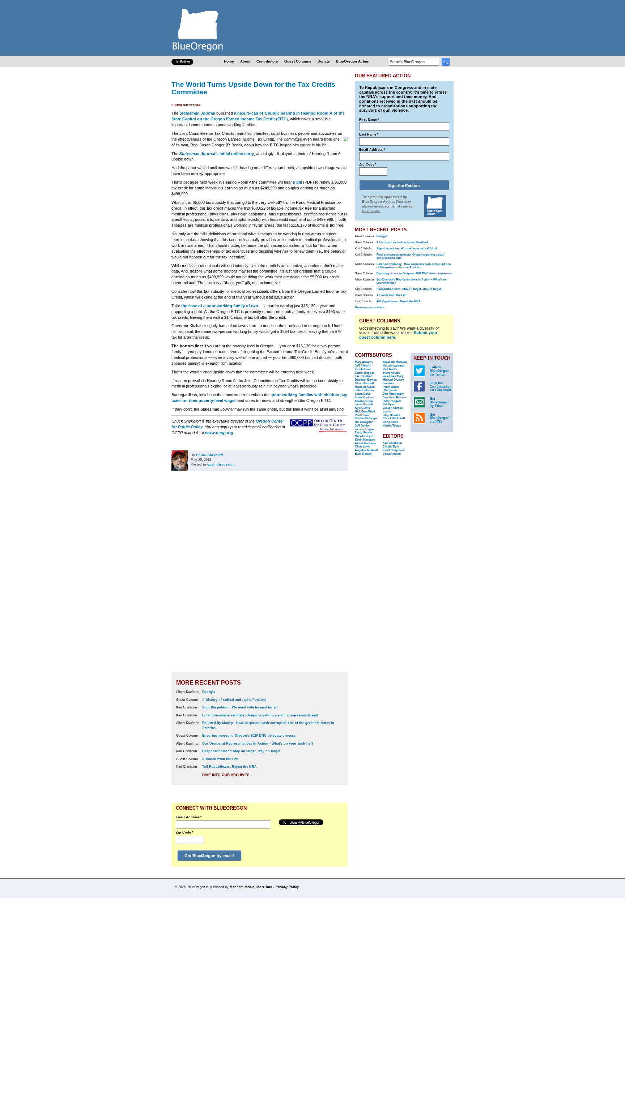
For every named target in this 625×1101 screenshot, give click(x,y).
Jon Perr (388, 383)
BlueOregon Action (352, 61)
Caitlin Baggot (364, 372)
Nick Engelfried (365, 411)
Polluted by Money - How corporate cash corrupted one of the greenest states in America (414, 265)
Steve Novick (391, 372)
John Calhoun (364, 390)
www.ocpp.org (219, 432)
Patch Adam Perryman (391, 388)
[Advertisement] (324, 577)
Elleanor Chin (364, 401)
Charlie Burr (391, 446)
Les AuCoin (363, 369)
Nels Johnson (364, 436)
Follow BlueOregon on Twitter (440, 370)
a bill (297, 182)
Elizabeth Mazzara (395, 362)
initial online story (216, 153)
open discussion (221, 464)
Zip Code (184, 832)
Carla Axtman (392, 453)
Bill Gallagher (364, 422)
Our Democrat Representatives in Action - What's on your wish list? (258, 743)
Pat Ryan (389, 404)
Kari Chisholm (392, 443)
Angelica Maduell (366, 450)
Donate (324, 61)
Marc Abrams (364, 362)
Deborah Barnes (366, 379)
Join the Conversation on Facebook (441, 386)
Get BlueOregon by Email (440, 402)
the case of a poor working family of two (219, 306)
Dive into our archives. (226, 775)
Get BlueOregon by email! (209, 855)
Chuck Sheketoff (185, 105)
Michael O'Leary (393, 379)
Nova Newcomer (393, 365)
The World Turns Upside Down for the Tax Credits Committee (253, 88)
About (245, 61)
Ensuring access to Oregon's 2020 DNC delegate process (249, 735)
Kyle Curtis (362, 408)
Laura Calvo (363, 393)
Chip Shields (391, 415)
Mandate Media (242, 887)
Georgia (208, 692)
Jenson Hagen (364, 429)
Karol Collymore (393, 450)
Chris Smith (391, 422)
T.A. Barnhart (364, 376)
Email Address (189, 817)
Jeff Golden (362, 425)
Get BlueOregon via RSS (440, 418)
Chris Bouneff (364, 383)
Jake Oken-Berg (393, 376)
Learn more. (371, 211)
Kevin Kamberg (365, 439)
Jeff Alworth (363, 365)
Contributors (267, 61)
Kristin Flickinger (366, 418)
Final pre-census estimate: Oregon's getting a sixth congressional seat (260, 715)
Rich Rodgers (392, 401)
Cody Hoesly (363, 432)
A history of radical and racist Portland (234, 700)
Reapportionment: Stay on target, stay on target (241, 751)
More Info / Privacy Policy (277, 887)
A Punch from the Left (220, 759)
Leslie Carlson (364, 397)
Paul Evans (362, 415)
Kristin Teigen (392, 425)
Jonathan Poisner (394, 397)
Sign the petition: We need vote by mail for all (240, 707)
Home (229, 61)
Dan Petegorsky (393, 393)
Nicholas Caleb (365, 387)
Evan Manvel (363, 453)
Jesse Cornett (364, 404)
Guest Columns (297, 61)
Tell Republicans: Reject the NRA (229, 766)
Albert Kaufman (365, 443)
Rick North (390, 369)
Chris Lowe (362, 446)
